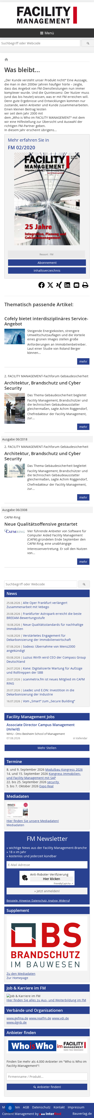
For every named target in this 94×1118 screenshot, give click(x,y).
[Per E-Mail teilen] (76, 285)
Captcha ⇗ (63, 883)
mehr (83, 361)
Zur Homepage (17, 978)
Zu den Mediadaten (21, 974)
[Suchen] (88, 43)
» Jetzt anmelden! (47, 891)
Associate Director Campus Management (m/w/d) (41, 727)
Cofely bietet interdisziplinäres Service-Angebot (46, 321)
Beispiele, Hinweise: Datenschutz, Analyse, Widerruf (38, 900)
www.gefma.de (17, 1018)
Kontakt (59, 1107)
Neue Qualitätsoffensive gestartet (40, 524)
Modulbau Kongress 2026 (64, 769)
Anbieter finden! (48, 1087)
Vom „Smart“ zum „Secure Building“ (41, 701)
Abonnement (47, 263)
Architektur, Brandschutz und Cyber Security (42, 385)
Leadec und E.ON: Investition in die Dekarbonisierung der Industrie (40, 692)
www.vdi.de (60, 1018)
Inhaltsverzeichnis (47, 270)
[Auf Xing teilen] (59, 287)
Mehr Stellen (47, 748)
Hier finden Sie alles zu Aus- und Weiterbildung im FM (46, 1000)
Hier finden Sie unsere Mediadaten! (33, 821)
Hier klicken (51, 879)
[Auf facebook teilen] (41, 287)
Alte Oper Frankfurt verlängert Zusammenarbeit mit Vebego (37, 605)
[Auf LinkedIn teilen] (67, 287)
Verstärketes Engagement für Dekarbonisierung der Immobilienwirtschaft (39, 637)
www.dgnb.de (17, 1022)
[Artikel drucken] (85, 285)
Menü (49, 33)
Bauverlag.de (82, 1113)
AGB (26, 1107)
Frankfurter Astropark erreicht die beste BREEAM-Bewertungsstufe (44, 616)
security (53, 782)
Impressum (76, 1107)
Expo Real (46, 786)
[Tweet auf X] (50, 287)
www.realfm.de (40, 1018)
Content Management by (20, 1114)
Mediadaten (15, 825)
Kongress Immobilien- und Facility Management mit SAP (44, 776)
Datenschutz (41, 1107)
